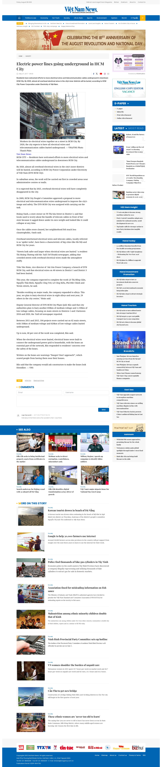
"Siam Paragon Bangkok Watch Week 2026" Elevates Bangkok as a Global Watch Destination (135, 165)
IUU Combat (35, 26)
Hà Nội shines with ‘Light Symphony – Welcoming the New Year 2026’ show (129, 254)
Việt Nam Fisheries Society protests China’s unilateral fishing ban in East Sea (129, 414)
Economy (44, 18)
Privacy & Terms (135, 755)
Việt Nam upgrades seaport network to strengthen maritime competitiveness (129, 397)
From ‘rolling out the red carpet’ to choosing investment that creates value (135, 150)
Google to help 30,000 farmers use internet (72, 536)
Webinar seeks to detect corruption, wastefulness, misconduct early (58, 459)
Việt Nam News (81, 10)
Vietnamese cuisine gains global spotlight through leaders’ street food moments (130, 450)
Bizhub (116, 2)
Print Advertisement (124, 115)
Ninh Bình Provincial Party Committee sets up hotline (77, 639)
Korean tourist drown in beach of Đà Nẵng (71, 510)
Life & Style (78, 18)
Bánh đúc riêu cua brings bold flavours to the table (127, 457)
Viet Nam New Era (56, 23)
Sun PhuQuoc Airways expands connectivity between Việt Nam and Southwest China (129, 367)
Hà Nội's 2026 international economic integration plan (130, 289)
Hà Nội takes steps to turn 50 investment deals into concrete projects (127, 282)
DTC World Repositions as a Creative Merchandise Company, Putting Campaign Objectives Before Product (128, 180)
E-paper (120, 103)
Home (20, 56)
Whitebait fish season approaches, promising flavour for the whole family (129, 442)
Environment (102, 18)
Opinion (114, 18)
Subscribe (120, 112)
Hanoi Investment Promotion (75, 23)
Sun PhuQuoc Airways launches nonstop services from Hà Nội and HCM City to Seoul (128, 358)
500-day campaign (50, 26)
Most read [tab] (136, 128)
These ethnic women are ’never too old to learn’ (74, 716)
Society (67, 18)
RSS (144, 755)
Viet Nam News (24, 154)
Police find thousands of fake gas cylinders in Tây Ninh (78, 562)
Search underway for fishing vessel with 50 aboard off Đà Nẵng (31, 490)
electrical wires (39, 380)
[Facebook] (93, 74)
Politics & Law (30, 18)
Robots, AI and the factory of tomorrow (135, 135)
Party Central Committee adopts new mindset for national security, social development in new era (130, 220)
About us (113, 755)
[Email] (108, 73)
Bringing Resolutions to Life (37, 23)
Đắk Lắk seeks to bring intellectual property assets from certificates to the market (31, 459)
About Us (133, 2)
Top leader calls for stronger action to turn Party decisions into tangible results (130, 229)
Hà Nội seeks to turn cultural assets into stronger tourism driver (129, 311)
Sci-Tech (55, 18)
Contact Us (141, 2)
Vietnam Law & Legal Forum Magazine (99, 2)
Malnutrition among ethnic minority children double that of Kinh (77, 615)
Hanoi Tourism (109, 23)
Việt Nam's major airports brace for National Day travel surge (94, 490)
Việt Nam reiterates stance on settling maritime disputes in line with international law (130, 406)
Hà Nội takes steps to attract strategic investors (129, 295)
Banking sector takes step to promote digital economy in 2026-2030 (135, 194)
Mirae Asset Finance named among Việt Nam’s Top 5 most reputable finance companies (129, 375)
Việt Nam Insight (22, 26)
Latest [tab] (119, 128)
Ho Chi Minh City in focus (126, 23)
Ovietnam (124, 2)
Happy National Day (68, 26)
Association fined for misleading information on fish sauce (77, 589)
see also (25, 429)
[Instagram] (105, 74)
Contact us (122, 755)
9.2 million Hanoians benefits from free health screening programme (129, 247)
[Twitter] (97, 74)
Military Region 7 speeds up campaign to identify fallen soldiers (91, 459)
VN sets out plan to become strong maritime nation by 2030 (128, 213)
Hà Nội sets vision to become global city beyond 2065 (129, 323)
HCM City (28, 380)
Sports (89, 18)
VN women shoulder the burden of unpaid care (74, 665)
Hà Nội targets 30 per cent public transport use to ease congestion (128, 317)
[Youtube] (101, 74)
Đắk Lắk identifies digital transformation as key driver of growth (61, 492)
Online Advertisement (124, 118)
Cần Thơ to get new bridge (62, 690)
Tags (19, 380)
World (124, 18)
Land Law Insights (94, 23)
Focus (20, 23)
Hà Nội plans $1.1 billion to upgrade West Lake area (129, 261)
